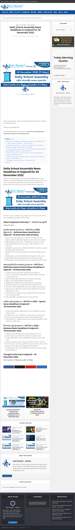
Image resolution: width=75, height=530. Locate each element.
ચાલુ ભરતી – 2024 (7, 12)
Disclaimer (17, 1)
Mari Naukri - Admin (33, 36)
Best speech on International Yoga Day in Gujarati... (17, 432)
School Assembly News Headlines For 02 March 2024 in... (41, 448)
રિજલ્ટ (66, 12)
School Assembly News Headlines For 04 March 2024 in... (18, 448)
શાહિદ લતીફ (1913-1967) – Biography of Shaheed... (42, 430)
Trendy (13, 429)
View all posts (7, 476)
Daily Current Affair (21, 25)
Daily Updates (31, 25)
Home (2, 1)
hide (12, 139)
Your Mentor (28, 527)
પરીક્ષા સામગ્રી (47, 12)
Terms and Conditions (32, 1)
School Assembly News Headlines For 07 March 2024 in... (18, 440)
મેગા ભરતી (17, 12)
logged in (12, 487)
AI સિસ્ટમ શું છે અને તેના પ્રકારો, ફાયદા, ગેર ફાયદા (41, 439)
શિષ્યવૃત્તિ (33, 12)
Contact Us (11, 1)
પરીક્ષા (55, 12)
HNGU (40, 12)
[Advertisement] (47, 6)
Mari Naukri (16, 527)
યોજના (60, 12)
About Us (6, 1)
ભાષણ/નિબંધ (26, 12)
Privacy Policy (24, 1)
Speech (20, 427)
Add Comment (22, 36)
